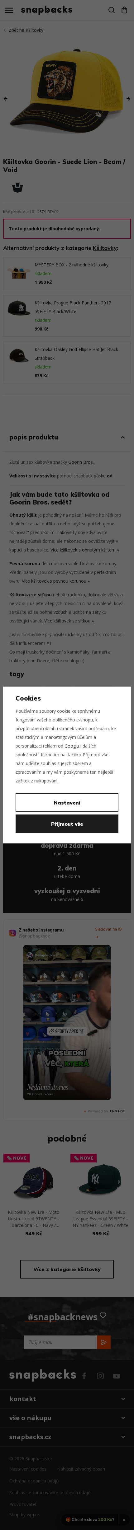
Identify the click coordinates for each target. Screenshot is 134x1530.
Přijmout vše (67, 824)
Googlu (72, 746)
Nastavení (67, 803)
